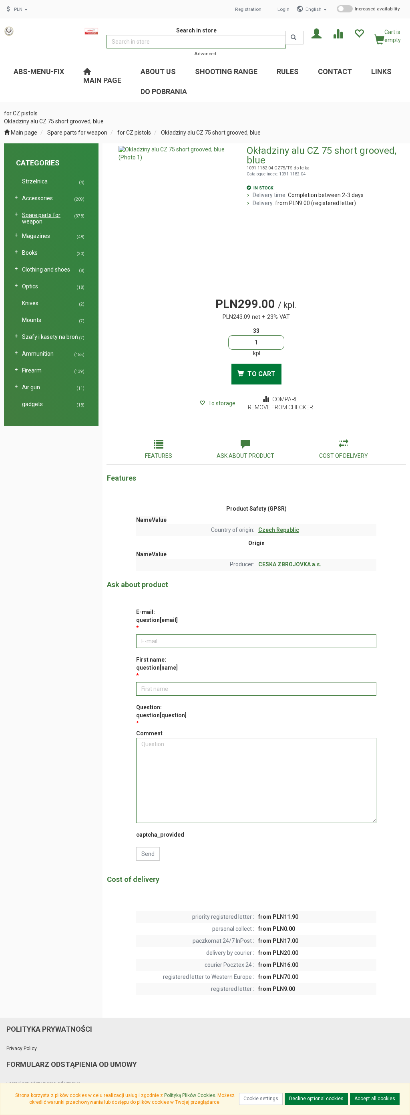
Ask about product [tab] (245, 456)
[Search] (294, 37)
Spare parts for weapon (77, 132)
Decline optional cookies (316, 1098)
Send (148, 854)
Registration (248, 9)
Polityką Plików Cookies (189, 1095)
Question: (161, 711)
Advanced (205, 53)
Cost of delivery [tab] (343, 456)
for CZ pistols (134, 132)
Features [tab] (158, 456)
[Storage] (359, 33)
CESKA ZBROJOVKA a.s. (290, 564)
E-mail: (157, 616)
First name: (157, 663)
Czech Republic (278, 530)
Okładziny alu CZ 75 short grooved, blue (211, 132)
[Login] (316, 33)
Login (283, 9)
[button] (316, 9)
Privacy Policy (21, 1048)
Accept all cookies (374, 1098)
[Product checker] (338, 33)
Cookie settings (260, 1098)
